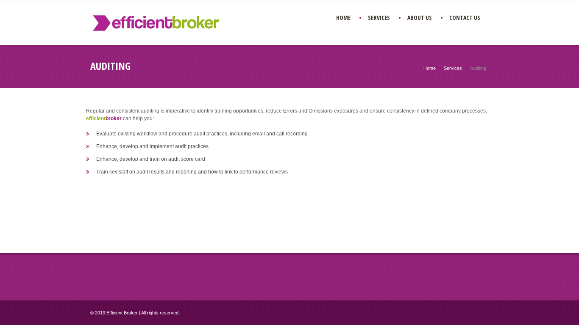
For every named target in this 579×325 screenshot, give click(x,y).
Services (453, 68)
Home (429, 68)
